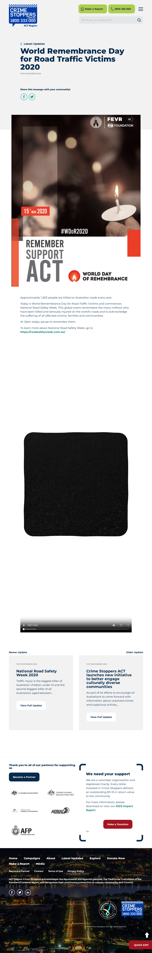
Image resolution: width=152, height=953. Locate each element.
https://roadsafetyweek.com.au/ (42, 332)
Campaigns (32, 858)
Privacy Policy (76, 871)
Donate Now (116, 858)
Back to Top (147, 935)
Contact (38, 871)
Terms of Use (55, 871)
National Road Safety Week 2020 (36, 673)
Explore (95, 858)
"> (87, 831)
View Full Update (31, 705)
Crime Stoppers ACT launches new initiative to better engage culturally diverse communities (109, 679)
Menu (140, 9)
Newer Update (18, 652)
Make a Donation (117, 824)
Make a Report (19, 863)
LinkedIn (28, 892)
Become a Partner (24, 777)
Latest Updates (34, 43)
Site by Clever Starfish (137, 927)
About (50, 858)
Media (40, 863)
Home (13, 858)
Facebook (24, 96)
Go (140, 20)
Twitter (32, 96)
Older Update (134, 652)
